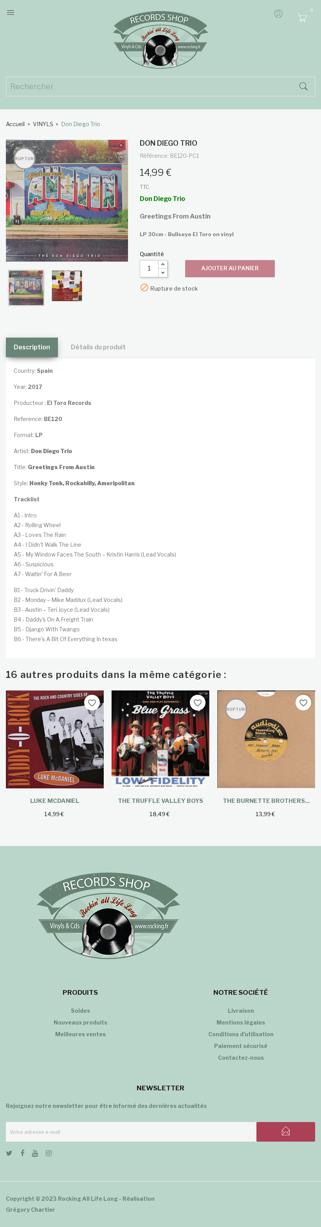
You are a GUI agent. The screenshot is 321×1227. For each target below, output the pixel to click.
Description (32, 347)
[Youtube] (35, 1154)
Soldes (80, 1010)
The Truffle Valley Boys (160, 800)
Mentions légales (240, 1022)
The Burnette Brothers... (266, 800)
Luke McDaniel (54, 800)
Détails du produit (98, 347)
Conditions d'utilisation (241, 1034)
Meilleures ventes (80, 1034)
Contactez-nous (241, 1057)
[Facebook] (22, 1154)
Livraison (241, 1010)
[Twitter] (9, 1154)
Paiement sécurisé (240, 1046)
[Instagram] (49, 1154)
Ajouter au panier (230, 268)
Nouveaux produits (80, 1022)
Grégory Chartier (30, 1209)
